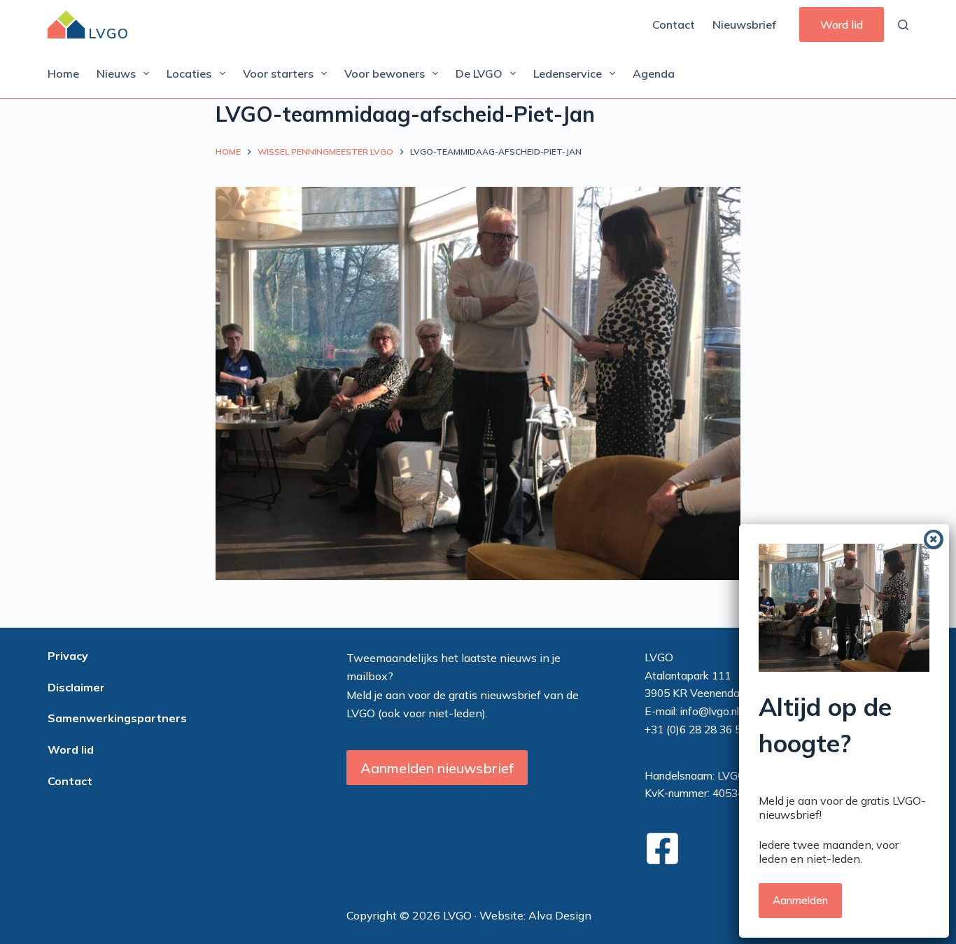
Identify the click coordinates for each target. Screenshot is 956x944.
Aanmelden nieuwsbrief (437, 768)
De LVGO (479, 73)
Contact (673, 24)
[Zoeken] (903, 25)
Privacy (68, 656)
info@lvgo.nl (709, 711)
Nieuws (116, 73)
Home (63, 73)
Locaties (189, 73)
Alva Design (559, 915)
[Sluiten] (933, 539)
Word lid (841, 24)
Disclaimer (76, 687)
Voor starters (278, 73)
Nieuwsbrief (744, 24)
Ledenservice (567, 73)
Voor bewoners (384, 73)
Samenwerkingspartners (117, 718)
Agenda (654, 73)
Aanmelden (800, 900)
